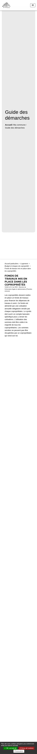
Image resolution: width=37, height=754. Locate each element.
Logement (24, 263)
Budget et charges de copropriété (17, 266)
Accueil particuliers (12, 263)
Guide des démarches (15, 128)
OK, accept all (11, 748)
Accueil (8, 125)
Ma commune (19, 125)
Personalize (18, 751)
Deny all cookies (27, 748)
